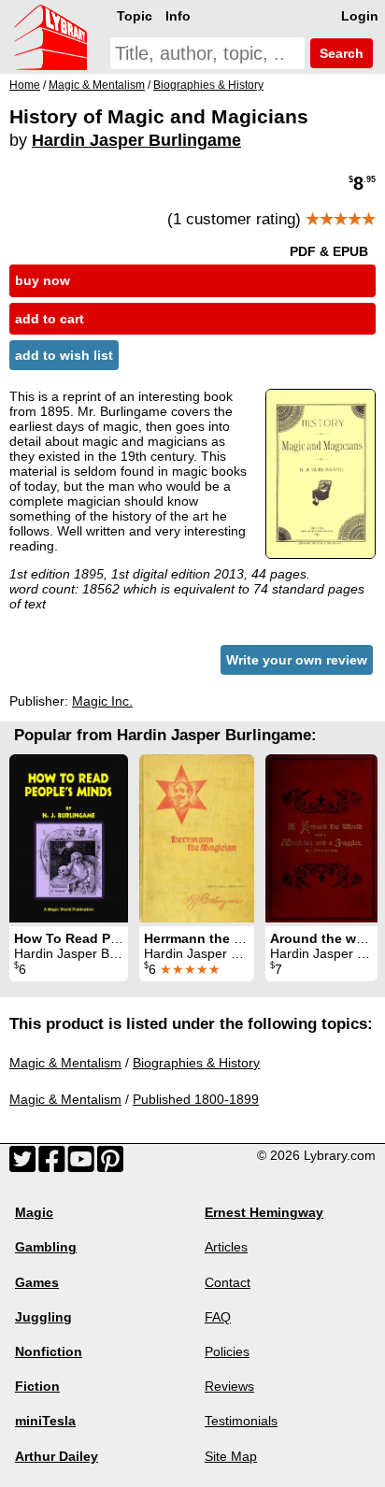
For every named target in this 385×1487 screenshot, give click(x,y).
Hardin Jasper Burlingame (136, 140)
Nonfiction (48, 1351)
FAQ (218, 1316)
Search (340, 53)
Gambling (46, 1246)
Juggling (43, 1316)
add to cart (49, 318)
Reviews (229, 1386)
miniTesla (45, 1420)
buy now (42, 280)
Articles (226, 1246)
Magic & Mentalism (65, 1062)
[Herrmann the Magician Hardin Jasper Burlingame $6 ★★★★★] (196, 838)
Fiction (37, 1386)
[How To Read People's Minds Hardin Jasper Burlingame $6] (68, 838)
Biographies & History (196, 1062)
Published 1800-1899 (196, 1099)
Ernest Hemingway (264, 1212)
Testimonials (241, 1420)
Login (359, 15)
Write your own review (296, 659)
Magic (34, 1212)
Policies (227, 1351)
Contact (227, 1282)
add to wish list (64, 355)
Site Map (231, 1456)
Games (37, 1282)
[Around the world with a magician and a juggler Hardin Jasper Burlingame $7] (321, 838)
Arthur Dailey (56, 1456)
